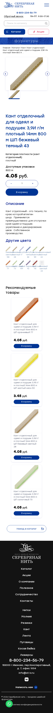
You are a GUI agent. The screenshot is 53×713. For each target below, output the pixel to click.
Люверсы (26, 655)
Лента (26, 635)
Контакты (26, 600)
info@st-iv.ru (26, 673)
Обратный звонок (13, 16)
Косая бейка (26, 648)
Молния (26, 616)
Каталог (16, 31)
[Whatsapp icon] (9, 703)
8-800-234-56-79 (26, 12)
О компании (26, 581)
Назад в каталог (27, 528)
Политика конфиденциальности (26, 705)
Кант (26, 629)
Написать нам (24, 687)
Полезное (26, 588)
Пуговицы (26, 642)
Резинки (26, 622)
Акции (40, 31)
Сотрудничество (26, 594)
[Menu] (46, 5)
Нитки (27, 610)
